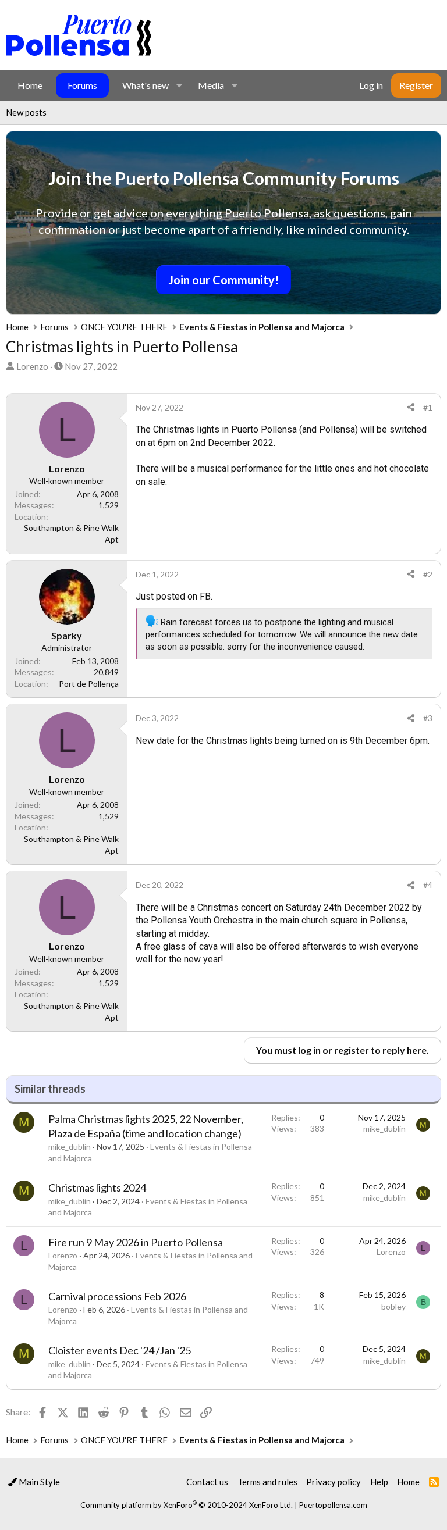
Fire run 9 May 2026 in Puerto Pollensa (135, 1242)
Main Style (38, 1481)
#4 (427, 885)
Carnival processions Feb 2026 (117, 1296)
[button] (179, 85)
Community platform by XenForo (186, 1505)
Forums (82, 85)
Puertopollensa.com (333, 1505)
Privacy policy (333, 1481)
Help (379, 1481)
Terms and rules (267, 1481)
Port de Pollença (89, 684)
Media (211, 85)
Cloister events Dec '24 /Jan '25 (119, 1350)
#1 (427, 407)
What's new (145, 85)
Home (29, 85)
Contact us (207, 1481)
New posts (26, 112)
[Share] (411, 407)
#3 (427, 718)
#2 (427, 574)
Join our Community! (223, 280)
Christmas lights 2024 (97, 1187)
